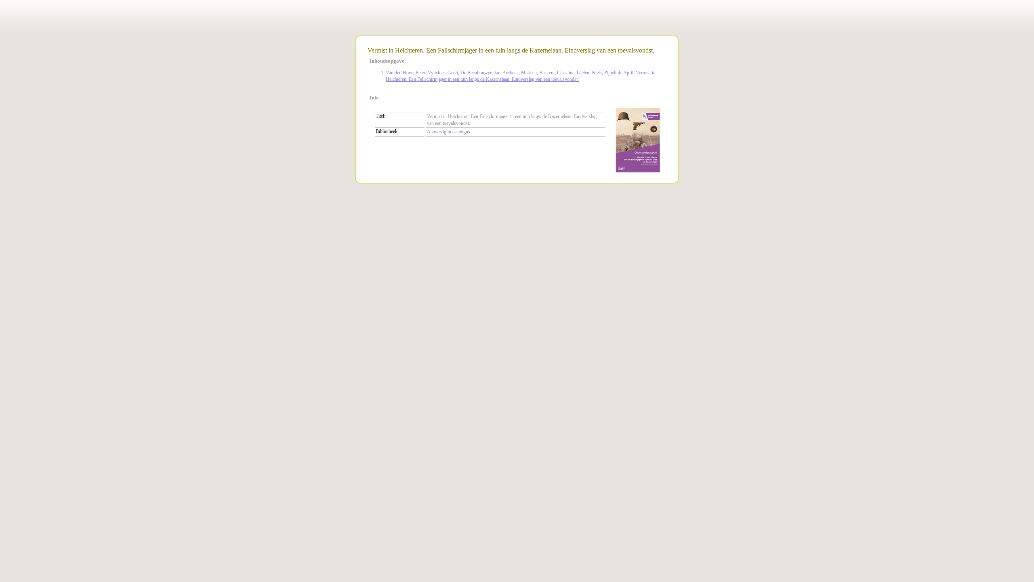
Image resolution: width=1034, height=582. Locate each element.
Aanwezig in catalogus (448, 132)
